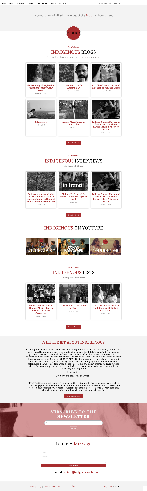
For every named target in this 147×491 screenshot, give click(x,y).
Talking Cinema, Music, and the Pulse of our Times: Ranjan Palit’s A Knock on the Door (106, 125)
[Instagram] (73, 486)
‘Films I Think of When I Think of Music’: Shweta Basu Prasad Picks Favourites (40, 309)
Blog (11, 3)
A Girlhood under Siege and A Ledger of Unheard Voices (106, 86)
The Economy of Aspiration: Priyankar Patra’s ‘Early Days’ (41, 88)
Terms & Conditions (52, 487)
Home (4, 3)
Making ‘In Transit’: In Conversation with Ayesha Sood (73, 196)
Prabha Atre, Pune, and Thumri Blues (73, 123)
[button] (73, 143)
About (53, 3)
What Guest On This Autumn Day (73, 86)
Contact (62, 3)
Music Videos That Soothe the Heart (73, 306)
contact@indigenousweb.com (81, 472)
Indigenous (108, 487)
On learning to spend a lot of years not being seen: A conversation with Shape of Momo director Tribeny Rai (41, 198)
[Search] (145, 3)
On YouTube (43, 3)
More (31, 3)
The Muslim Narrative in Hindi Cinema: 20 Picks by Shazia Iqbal (106, 308)
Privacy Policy (36, 487)
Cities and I (41, 121)
